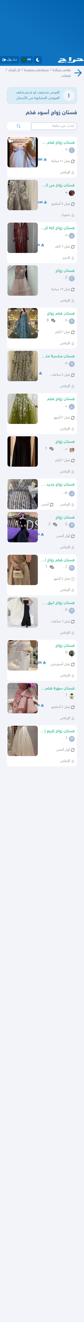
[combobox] (54, 126)
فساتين (66, 76)
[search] (18, 126)
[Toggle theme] (38, 60)
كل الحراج (14, 70)
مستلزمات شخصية (36, 70)
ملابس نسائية (62, 70)
